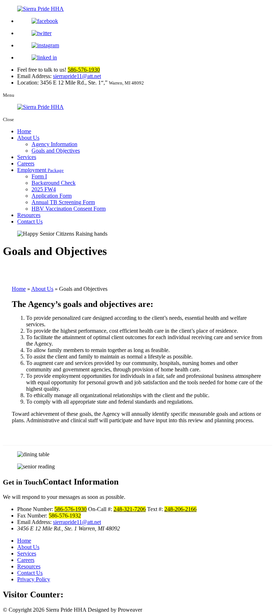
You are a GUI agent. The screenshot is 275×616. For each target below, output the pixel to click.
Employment (40, 170)
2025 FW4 (44, 189)
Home (24, 131)
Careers (25, 163)
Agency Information (54, 144)
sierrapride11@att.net (77, 76)
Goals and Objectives (56, 151)
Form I (39, 176)
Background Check (54, 183)
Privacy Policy (33, 579)
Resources (28, 215)
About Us (28, 138)
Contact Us (30, 221)
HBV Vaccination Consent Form (69, 209)
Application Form (52, 196)
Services (26, 157)
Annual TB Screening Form (63, 202)
